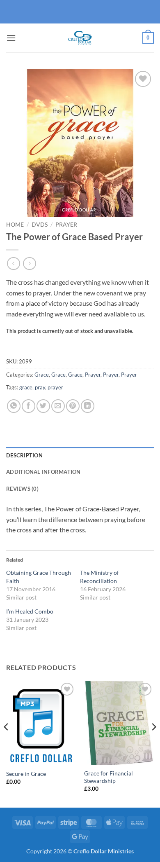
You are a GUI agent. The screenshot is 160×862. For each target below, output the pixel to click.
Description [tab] (24, 455)
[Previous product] (29, 263)
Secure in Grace (26, 774)
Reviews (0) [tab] (22, 488)
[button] (11, 38)
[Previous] (6, 743)
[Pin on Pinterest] (73, 406)
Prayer (66, 224)
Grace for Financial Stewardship (108, 777)
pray (40, 387)
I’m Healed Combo (29, 611)
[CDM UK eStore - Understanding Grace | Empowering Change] (80, 37)
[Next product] (13, 263)
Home (15, 224)
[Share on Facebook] (28, 406)
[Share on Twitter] (43, 406)
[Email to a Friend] (58, 406)
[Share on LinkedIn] (87, 406)
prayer (55, 387)
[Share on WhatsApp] (14, 406)
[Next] (153, 743)
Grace (41, 374)
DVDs (40, 224)
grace (25, 387)
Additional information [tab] (43, 471)
